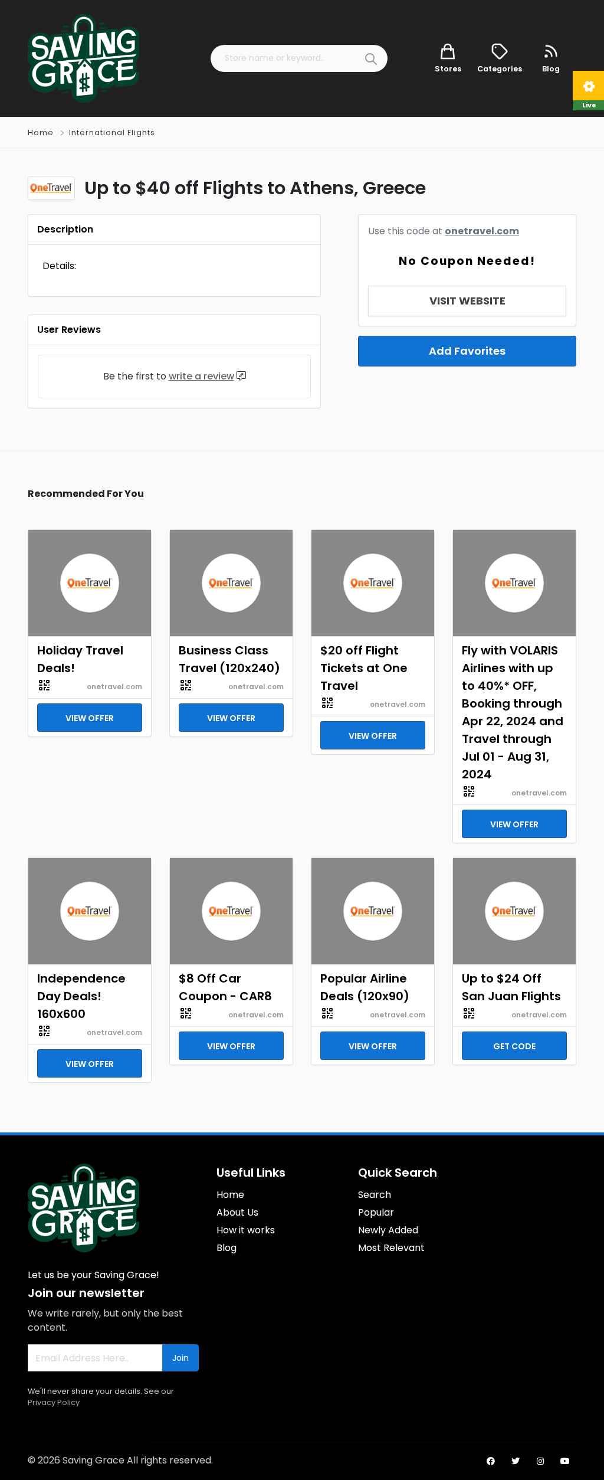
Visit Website (467, 300)
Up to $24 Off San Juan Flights (511, 987)
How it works (245, 1230)
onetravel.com (482, 231)
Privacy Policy (54, 1402)
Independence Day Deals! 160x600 (81, 996)
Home (41, 132)
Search (374, 1194)
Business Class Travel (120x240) (229, 659)
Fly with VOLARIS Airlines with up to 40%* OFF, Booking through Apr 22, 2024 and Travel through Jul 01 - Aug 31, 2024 (512, 712)
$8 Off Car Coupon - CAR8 (225, 987)
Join (180, 1358)
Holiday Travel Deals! (80, 659)
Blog (226, 1248)
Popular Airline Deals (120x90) (364, 987)
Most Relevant (391, 1248)
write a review (201, 376)
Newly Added (388, 1230)
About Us (237, 1212)
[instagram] (540, 1461)
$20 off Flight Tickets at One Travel (364, 668)
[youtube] (565, 1461)
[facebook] (490, 1461)
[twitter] (515, 1461)
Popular (376, 1212)
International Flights (112, 132)
